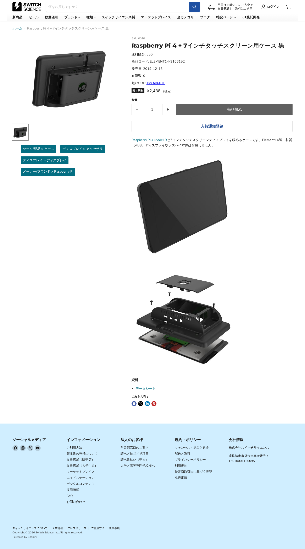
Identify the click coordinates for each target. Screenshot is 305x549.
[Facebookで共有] (134, 403)
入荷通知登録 (212, 126)
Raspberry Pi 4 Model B (149, 140)
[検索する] (194, 7)
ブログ (205, 17)
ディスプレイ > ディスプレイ (44, 160)
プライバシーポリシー (190, 460)
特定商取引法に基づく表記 (193, 472)
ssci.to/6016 (155, 83)
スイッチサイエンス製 (118, 17)
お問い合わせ (76, 502)
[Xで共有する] (140, 403)
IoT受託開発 (251, 17)
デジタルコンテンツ (81, 484)
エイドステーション (81, 478)
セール (34, 17)
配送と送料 (182, 454)
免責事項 (181, 478)
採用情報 (73, 490)
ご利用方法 (74, 448)
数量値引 (51, 17)
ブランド (71, 17)
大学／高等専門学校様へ (138, 466)
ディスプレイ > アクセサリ (82, 149)
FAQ (70, 496)
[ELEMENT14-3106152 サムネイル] (20, 132)
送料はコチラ (244, 9)
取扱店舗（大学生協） (82, 466)
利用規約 (181, 466)
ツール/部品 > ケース (38, 149)
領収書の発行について (82, 454)
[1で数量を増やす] (167, 109)
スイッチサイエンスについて (30, 528)
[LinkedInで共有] (147, 403)
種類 (90, 17)
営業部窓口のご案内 (135, 448)
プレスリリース (76, 528)
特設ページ (225, 17)
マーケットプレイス (156, 17)
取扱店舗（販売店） (81, 460)
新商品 (17, 17)
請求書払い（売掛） (135, 460)
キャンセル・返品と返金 (192, 448)
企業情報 (57, 528)
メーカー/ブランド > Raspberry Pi (48, 171)
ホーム (17, 28)
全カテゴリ (185, 17)
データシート (146, 388)
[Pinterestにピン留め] (153, 403)
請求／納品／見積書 (135, 454)
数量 (134, 100)
